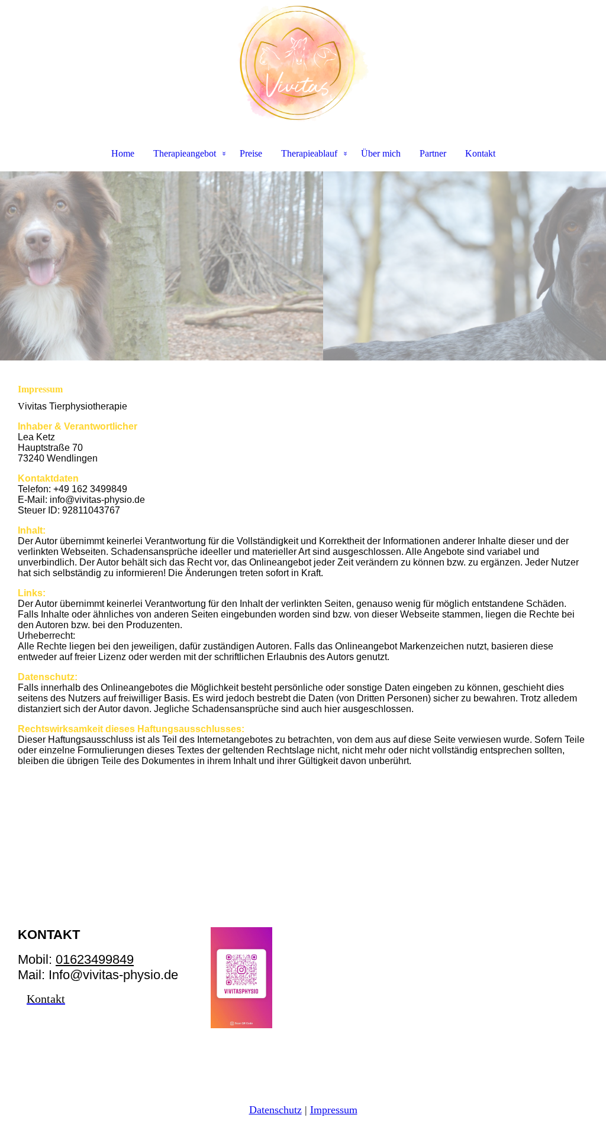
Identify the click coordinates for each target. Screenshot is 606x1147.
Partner (433, 153)
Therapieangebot (184, 153)
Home (122, 153)
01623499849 (95, 959)
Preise (251, 153)
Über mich (381, 153)
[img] (303, 63)
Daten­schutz (275, 1110)
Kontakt (480, 153)
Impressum (333, 1110)
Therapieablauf (309, 153)
